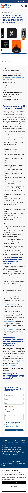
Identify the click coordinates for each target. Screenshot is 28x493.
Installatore (9, 409)
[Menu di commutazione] (26, 6)
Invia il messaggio (14, 430)
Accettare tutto (14, 482)
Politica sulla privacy (14, 426)
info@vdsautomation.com (9, 365)
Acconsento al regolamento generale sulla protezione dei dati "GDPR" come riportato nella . (13, 424)
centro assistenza (16, 356)
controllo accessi (8, 295)
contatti (22, 360)
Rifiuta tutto (14, 490)
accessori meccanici (9, 321)
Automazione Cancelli (8, 442)
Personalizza (14, 486)
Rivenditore (17, 409)
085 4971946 (20, 362)
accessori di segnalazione (10, 314)
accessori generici (8, 329)
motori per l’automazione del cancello (13, 138)
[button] (22, 6)
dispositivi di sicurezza (9, 304)
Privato (7, 411)
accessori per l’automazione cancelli (13, 77)
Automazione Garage (20, 442)
